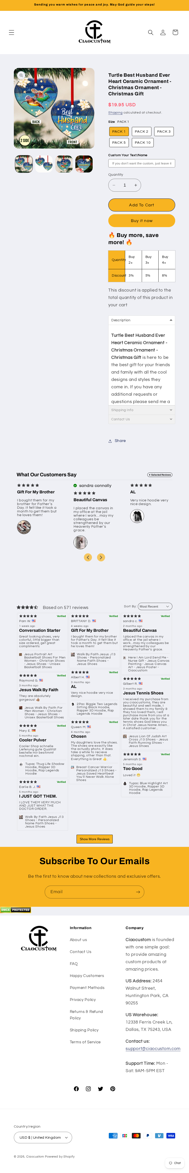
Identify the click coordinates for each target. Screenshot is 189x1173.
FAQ (74, 964)
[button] (12, 32)
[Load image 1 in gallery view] (23, 164)
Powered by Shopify (60, 1156)
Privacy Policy (83, 1000)
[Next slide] (101, 557)
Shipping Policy (84, 1030)
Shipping (115, 112)
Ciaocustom (35, 1156)
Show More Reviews (94, 839)
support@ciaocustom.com (153, 1048)
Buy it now (142, 221)
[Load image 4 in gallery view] (84, 164)
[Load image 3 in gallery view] (64, 164)
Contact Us (81, 952)
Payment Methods (87, 988)
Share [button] (120, 441)
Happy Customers (87, 976)
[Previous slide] (88, 557)
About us (78, 940)
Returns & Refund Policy (86, 1015)
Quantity (115, 174)
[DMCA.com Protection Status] (15, 912)
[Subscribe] (138, 892)
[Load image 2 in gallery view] (44, 164)
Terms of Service (85, 1042)
